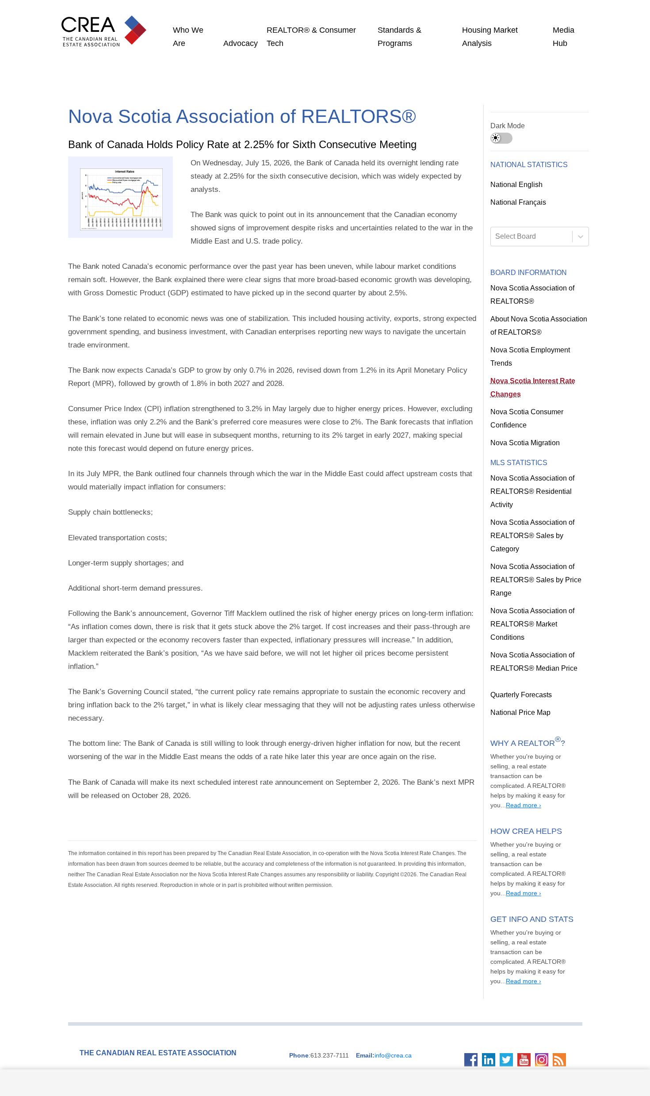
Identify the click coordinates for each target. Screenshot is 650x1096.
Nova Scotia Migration (524, 443)
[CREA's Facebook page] (473, 990)
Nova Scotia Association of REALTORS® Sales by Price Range (530, 553)
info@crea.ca (374, 986)
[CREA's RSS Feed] (561, 990)
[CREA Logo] (106, 22)
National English (516, 184)
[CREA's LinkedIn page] (491, 990)
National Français (517, 202)
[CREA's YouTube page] (526, 990)
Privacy (440, 1029)
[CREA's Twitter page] (508, 990)
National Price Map (519, 672)
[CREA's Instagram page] (544, 990)
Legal (424, 1029)
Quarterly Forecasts (520, 655)
